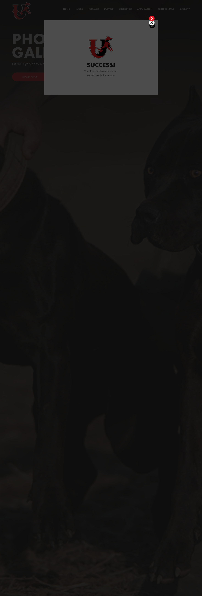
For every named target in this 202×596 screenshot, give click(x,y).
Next (152, 18)
